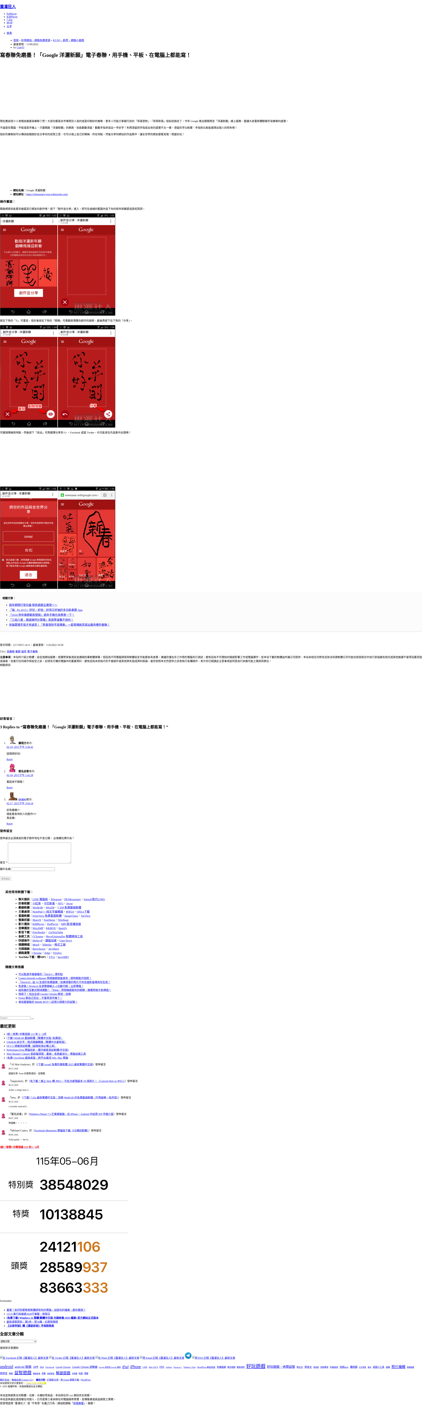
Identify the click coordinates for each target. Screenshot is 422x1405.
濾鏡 (388, 1367)
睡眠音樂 (36, 1373)
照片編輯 (398, 1367)
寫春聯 (11, 651)
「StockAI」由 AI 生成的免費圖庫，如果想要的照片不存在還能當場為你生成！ (64, 982)
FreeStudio (38, 932)
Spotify (63, 928)
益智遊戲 (22, 1372)
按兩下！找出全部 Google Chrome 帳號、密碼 (44, 994)
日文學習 (362, 1367)
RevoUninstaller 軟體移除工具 (64, 936)
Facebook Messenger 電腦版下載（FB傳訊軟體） (61, 1130)
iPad (125, 1367)
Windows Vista (189, 1367)
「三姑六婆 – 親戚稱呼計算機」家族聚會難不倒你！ (41, 619)
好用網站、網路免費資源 (35, 40)
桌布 (369, 1367)
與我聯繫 (78, 1403)
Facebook (49, 1367)
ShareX (36, 920)
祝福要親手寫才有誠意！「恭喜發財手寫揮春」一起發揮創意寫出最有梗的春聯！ (59, 624)
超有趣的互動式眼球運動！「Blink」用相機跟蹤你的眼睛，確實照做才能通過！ (64, 990)
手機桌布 (334, 1367)
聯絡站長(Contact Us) (22, 1380)
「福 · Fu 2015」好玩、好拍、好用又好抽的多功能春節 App (46, 610)
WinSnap (63, 920)
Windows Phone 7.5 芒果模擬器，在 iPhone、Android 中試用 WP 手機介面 (71, 1114)
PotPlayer (12, 13)
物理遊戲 (410, 1367)
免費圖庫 (221, 1367)
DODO (22, 799)
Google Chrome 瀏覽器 (84, 1367)
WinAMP (37, 928)
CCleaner (37, 936)
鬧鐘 (86, 1373)
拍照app (344, 1367)
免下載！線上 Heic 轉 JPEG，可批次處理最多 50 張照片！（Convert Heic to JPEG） (77, 1081)
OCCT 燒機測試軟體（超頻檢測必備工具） (32, 1046)
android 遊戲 (23, 1367)
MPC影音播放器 (71, 924)
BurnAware (38, 948)
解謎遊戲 (63, 1373)
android (6, 1366)
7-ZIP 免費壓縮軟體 (69, 907)
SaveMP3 (63, 957)
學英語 (316, 1367)
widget (169, 1367)
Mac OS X (153, 1367)
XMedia (47, 944)
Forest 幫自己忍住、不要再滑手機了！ (40, 998)
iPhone (135, 1366)
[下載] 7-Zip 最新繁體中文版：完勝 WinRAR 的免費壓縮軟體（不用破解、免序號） (70, 1097)
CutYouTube (55, 932)
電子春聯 (32, 651)
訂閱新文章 (53, 1380)
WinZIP (50, 907)
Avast (69, 903)
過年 (24, 651)
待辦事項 (324, 1367)
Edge (47, 953)
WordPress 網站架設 (206, 1367)
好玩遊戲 (255, 1366)
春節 (18, 651)
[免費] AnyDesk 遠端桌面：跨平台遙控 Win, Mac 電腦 (37, 1057)
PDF (161, 1367)
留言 (3, 862)
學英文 (308, 1367)
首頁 (9, 33)
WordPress (86, 1380)
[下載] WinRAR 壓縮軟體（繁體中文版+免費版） (35, 1038)
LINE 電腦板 (40, 899)
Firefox (57, 953)
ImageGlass (71, 915)
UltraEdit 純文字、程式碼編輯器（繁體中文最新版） (37, 1042)
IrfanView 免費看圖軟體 (47, 915)
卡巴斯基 (49, 903)
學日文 (300, 1367)
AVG (60, 903)
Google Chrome (63, 1367)
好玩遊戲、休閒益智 (281, 1367)
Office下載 (83, 911)
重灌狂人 (8, 6)
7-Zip (9, 19)
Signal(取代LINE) (94, 899)
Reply (10, 759)
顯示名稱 (5, 869)
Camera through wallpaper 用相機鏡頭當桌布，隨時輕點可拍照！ (55, 978)
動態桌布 (241, 1367)
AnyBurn (53, 948)
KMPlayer (12, 16)
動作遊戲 (231, 1367)
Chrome (37, 953)
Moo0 (35, 944)
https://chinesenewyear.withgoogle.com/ (47, 194)
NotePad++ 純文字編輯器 (47, 911)
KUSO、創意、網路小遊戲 (68, 40)
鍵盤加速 (51, 940)
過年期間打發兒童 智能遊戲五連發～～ (33, 605)
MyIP (10, 22)
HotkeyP (37, 940)
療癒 (11, 1373)
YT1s (52, 957)
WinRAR (37, 907)
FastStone (49, 920)
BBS (42, 1367)
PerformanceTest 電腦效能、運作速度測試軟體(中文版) (38, 1050)
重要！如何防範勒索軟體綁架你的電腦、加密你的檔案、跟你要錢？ (46, 1310)
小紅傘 (36, 903)
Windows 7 (177, 1367)
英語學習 (50, 1373)
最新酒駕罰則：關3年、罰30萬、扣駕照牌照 (32, 1321)
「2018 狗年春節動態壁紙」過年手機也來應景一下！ (42, 615)
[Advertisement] (99, 85)
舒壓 (44, 1373)
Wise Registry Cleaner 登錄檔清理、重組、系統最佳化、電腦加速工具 (46, 1053)
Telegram (56, 899)
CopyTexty (65, 940)
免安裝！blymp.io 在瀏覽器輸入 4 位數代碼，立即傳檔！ (51, 986)
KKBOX (51, 928)
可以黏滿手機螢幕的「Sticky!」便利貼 (40, 974)
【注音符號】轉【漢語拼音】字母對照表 (30, 1325)
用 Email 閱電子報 (69, 1380)
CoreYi (20, 47)
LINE (145, 1367)
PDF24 (70, 911)
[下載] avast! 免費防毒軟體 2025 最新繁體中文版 (65, 1064)
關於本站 (4, 1380)
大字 (9, 26)
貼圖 (81, 1373)
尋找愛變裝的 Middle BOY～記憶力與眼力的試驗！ (48, 1002)
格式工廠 (60, 944)
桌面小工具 (378, 1367)
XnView (85, 915)
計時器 (74, 1373)
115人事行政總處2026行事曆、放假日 (28, 1313)
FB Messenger (72, 899)
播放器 (353, 1367)
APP (35, 1367)
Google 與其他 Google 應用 (110, 1367)
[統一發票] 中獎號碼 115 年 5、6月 (26, 1034)
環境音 (3, 1373)
